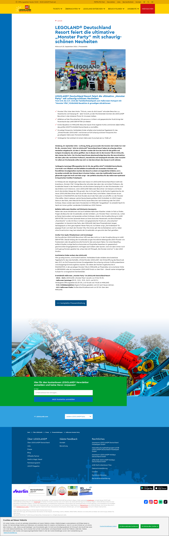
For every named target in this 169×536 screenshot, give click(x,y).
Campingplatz (84, 506)
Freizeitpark (37, 501)
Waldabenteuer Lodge (22, 506)
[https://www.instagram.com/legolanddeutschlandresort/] (151, 502)
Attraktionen (90, 500)
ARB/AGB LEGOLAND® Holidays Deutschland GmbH (103, 461)
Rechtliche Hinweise (99, 475)
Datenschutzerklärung (99, 468)
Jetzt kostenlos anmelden (63, 399)
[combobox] (79, 416)
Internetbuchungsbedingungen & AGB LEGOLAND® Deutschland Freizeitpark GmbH (105, 449)
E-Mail (36, 389)
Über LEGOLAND (37, 432)
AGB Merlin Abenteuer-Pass (101, 465)
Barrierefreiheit (128, 2)
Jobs (118, 2)
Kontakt (138, 2)
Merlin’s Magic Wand (34, 459)
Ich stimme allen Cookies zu (150, 526)
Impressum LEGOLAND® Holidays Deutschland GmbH (104, 455)
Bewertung (64, 446)
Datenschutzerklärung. (10, 532)
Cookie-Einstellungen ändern (108, 526)
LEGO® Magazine (33, 466)
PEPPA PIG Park (99, 2)
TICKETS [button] (56, 9)
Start (28, 432)
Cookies (95, 472)
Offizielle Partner (33, 456)
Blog (29, 453)
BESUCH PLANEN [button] (115, 9)
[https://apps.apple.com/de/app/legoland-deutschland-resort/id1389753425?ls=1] (160, 488)
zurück (60, 21)
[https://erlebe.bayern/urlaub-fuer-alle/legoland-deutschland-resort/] (42, 491)
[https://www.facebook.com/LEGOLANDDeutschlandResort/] (146, 502)
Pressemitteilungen (57, 432)
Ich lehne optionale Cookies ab (128, 526)
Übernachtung (84, 505)
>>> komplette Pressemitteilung (71, 303)
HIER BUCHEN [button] (147, 9)
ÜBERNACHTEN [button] (71, 9)
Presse (47, 432)
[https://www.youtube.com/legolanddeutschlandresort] (156, 502)
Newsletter (111, 2)
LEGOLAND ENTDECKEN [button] (93, 9)
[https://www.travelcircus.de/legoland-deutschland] (62, 491)
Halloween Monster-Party (73, 432)
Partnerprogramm (33, 463)
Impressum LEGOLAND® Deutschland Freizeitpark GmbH (105, 443)
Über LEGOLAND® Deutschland (38, 442)
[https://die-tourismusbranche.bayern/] (86, 491)
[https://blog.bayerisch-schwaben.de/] (73, 491)
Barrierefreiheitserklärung (101, 478)
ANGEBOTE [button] (132, 9)
